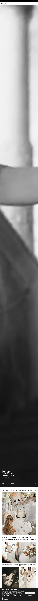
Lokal (21, 490)
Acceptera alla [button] (29, 593)
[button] (13, 599)
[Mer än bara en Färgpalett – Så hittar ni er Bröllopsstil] (19, 516)
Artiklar (3, 490)
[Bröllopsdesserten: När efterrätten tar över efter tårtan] (27, 554)
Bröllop (8, 490)
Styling (35, 490)
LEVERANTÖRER (11, 483)
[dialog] (19, 594)
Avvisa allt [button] (30, 595)
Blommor (13, 490)
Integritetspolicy (13, 594)
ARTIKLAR (4, 483)
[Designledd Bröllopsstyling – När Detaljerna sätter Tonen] (10, 579)
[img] (3, 4)
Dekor (17, 490)
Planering (30, 490)
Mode (25, 490)
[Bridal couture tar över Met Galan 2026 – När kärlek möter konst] (27, 579)
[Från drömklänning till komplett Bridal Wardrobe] (10, 554)
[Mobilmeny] (36, 3)
